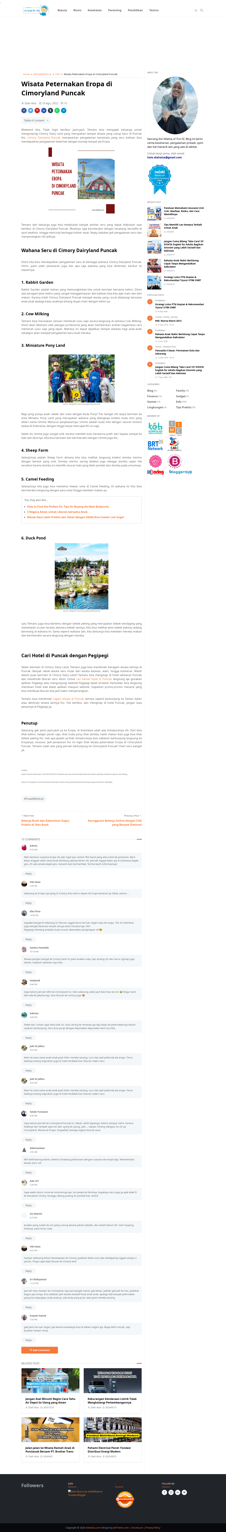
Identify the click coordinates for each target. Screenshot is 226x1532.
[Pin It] (37, 110)
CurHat (158, 317)
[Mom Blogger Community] (155, 461)
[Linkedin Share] (43, 110)
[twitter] (184, 1492)
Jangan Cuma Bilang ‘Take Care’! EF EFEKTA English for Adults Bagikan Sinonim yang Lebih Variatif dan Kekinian (184, 246)
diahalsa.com (93, 1527)
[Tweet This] (30, 110)
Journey (174, 317)
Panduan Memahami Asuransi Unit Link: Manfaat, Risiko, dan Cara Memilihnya (184, 211)
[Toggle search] (202, 10)
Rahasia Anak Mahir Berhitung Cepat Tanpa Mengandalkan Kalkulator (181, 263)
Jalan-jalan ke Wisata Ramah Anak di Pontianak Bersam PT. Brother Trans (49, 1449)
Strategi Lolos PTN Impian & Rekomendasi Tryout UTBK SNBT (182, 278)
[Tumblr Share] (50, 110)
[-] (183, 10)
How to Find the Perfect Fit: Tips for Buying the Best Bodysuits (68, 506)
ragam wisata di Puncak (68, 699)
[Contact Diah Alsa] (175, 105)
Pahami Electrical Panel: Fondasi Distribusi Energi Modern (109, 1449)
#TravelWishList (34, 799)
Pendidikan (160, 300)
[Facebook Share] (24, 110)
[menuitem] (62, 10)
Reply (28, 873)
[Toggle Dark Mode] (196, 10)
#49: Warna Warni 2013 (168, 320)
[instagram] (171, 1492)
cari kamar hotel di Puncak (94, 679)
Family (166, 317)
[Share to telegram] (63, 110)
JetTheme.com (121, 1527)
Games (158, 346)
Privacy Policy (153, 1527)
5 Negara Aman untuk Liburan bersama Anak (57, 512)
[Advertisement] (113, 40)
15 (65, 103)
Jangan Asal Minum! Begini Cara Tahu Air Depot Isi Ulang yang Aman (50, 1400)
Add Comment (41, 1350)
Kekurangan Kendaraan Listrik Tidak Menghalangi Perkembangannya (112, 1400)
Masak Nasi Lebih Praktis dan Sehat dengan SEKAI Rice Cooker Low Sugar (75, 517)
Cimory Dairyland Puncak (44, 137)
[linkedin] (177, 1492)
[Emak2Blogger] (155, 428)
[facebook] (164, 1492)
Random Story (169, 346)
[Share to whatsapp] (57, 110)
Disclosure (137, 1527)
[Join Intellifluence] (89, 1493)
